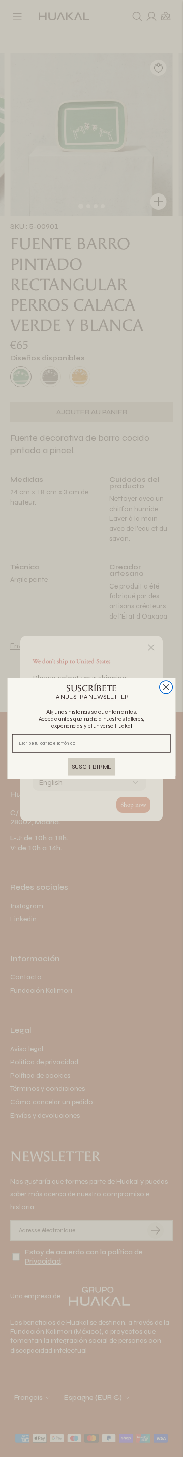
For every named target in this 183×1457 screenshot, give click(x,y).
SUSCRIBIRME (92, 766)
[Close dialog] (166, 687)
